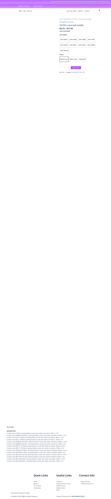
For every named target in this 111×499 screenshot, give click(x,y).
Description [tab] (10, 427)
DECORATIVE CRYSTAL (70, 19)
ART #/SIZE (63, 35)
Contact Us (80, 11)
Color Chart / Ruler (71, 11)
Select (62, 54)
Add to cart (75, 68)
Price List (29, 11)
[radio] (64, 39)
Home (20, 11)
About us (87, 11)
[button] (95, 11)
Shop (24, 11)
